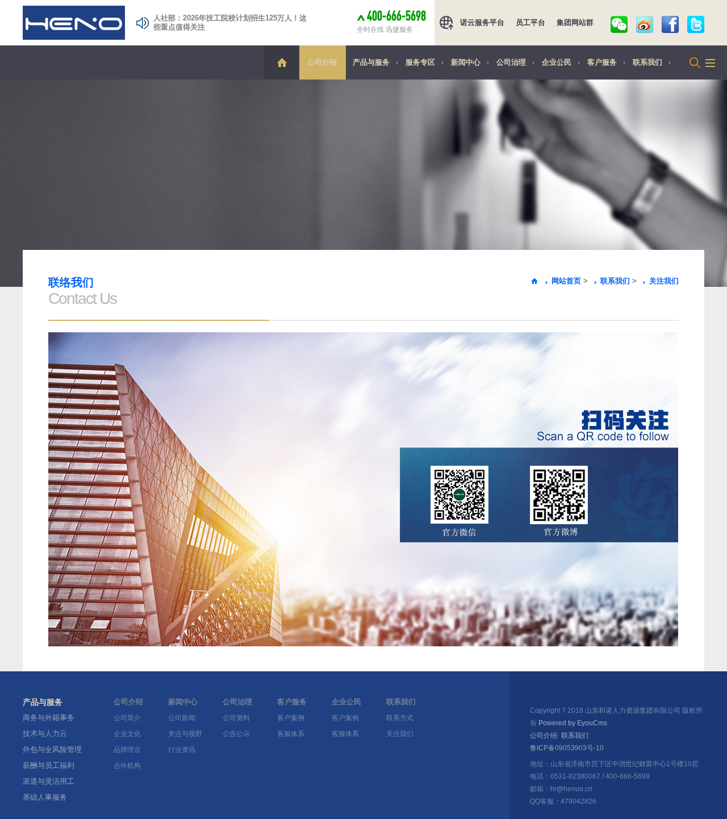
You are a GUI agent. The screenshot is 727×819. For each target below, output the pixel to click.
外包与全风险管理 (52, 749)
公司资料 (236, 718)
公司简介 (127, 718)
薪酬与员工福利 (48, 765)
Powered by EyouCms (572, 723)
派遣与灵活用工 (48, 781)
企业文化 (127, 734)
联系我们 (647, 62)
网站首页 (566, 281)
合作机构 (127, 766)
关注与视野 (185, 734)
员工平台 (530, 22)
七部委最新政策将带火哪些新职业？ (212, 20)
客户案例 (290, 718)
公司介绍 (322, 62)
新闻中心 (466, 62)
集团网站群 (575, 22)
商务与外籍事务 (48, 717)
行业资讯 (181, 750)
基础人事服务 (45, 797)
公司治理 (511, 62)
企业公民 (556, 62)
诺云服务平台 (482, 22)
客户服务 (602, 62)
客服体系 (290, 734)
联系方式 (399, 718)
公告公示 (236, 734)
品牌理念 (127, 750)
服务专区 (420, 62)
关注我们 (664, 281)
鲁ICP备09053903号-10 (567, 748)
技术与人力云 (45, 733)
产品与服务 (371, 62)
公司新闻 (181, 718)
